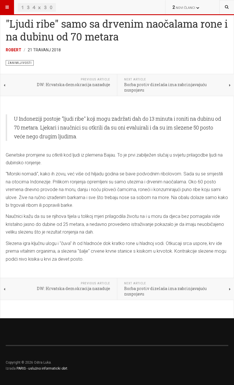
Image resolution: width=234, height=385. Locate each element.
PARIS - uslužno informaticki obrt (42, 368)
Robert (13, 50)
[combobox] (226, 7)
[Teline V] (37, 7)
